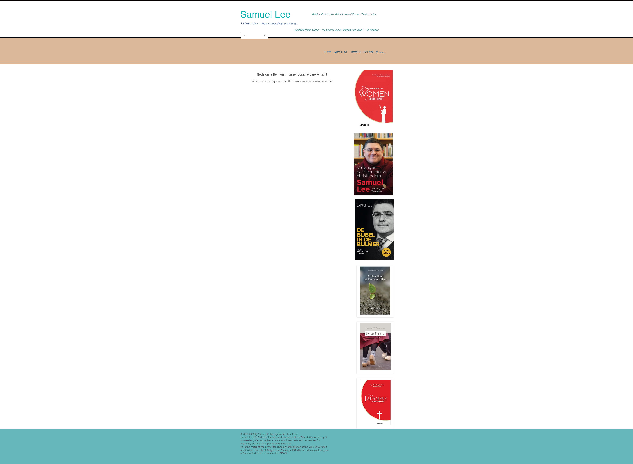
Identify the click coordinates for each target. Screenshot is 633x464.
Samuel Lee (265, 14)
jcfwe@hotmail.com (287, 434)
